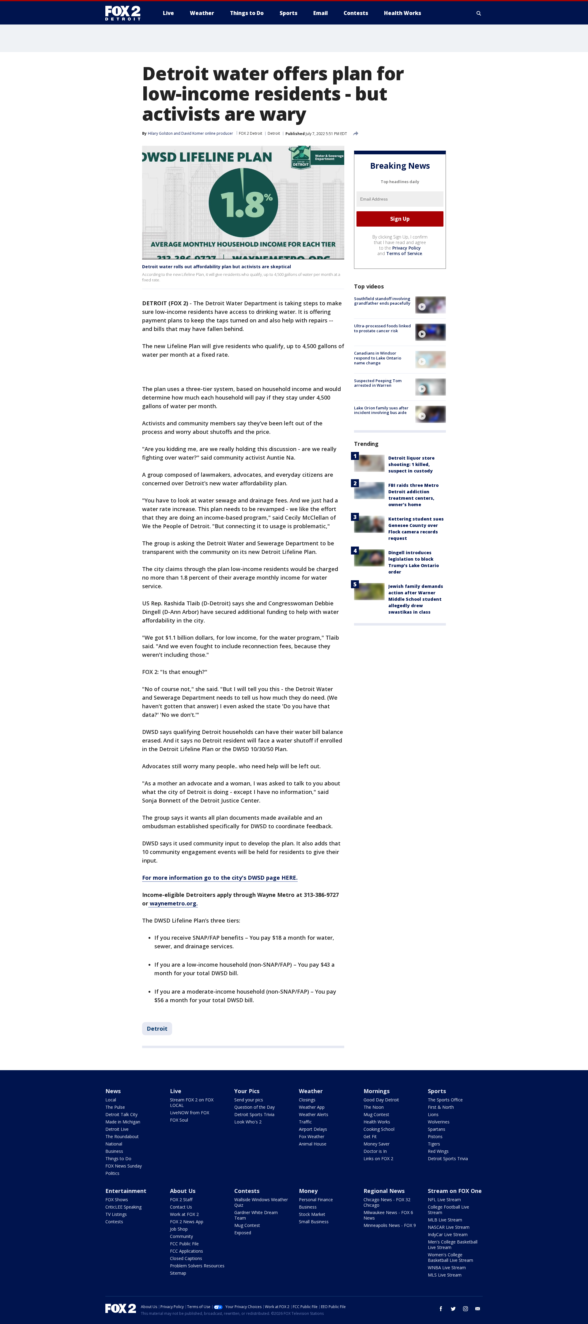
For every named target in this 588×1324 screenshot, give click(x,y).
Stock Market (312, 1214)
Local (110, 1100)
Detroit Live (117, 1129)
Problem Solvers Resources (197, 1266)
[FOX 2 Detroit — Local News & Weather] (125, 13)
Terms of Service (404, 253)
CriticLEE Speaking (123, 1207)
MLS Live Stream (445, 1275)
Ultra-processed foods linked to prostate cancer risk (382, 328)
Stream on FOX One (455, 1190)
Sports (437, 1091)
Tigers (434, 1144)
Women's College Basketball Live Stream (450, 1257)
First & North (441, 1107)
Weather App (312, 1107)
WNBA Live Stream (447, 1267)
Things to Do (118, 1158)
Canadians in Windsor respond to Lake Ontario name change (377, 357)
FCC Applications (186, 1251)
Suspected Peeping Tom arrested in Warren (377, 383)
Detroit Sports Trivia (254, 1114)
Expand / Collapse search (479, 13)
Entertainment (125, 1190)
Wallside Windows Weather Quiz (261, 1202)
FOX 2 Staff (181, 1199)
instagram (465, 1309)
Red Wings (438, 1151)
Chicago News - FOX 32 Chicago (387, 1202)
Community (181, 1236)
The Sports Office (445, 1100)
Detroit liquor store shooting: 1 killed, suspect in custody (411, 464)
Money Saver (377, 1144)
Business (114, 1151)
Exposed (242, 1233)
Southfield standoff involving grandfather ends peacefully (382, 301)
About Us (182, 1190)
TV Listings (116, 1214)
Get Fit (370, 1136)
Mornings (377, 1091)
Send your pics (248, 1100)
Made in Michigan (122, 1122)
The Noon (374, 1107)
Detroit (274, 133)
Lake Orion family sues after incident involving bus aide (381, 410)
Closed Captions (186, 1258)
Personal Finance (316, 1199)
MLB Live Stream (445, 1220)
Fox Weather (311, 1136)
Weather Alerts (313, 1114)
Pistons (435, 1136)
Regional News (384, 1190)
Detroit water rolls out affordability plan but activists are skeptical (216, 266)
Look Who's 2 (248, 1122)
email (478, 1309)
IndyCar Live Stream (448, 1234)
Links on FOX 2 (378, 1158)
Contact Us (181, 1207)
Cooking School (379, 1129)
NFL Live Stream (444, 1199)
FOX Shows (116, 1199)
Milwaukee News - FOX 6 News (388, 1215)
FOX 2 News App (186, 1221)
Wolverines (439, 1122)
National (113, 1144)
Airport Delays (313, 1129)
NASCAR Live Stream (448, 1227)
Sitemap (178, 1273)
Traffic (305, 1122)
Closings (307, 1100)
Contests (114, 1221)
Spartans (436, 1129)
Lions (433, 1114)
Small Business (314, 1221)
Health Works (377, 1122)
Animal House (312, 1144)
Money (308, 1190)
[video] (430, 305)
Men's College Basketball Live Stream (452, 1244)
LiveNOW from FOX (189, 1112)
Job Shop (179, 1229)
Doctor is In (375, 1151)
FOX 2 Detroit (250, 133)
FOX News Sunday (123, 1166)
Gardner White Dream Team (256, 1215)
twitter (453, 1309)
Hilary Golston (160, 133)
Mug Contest (376, 1114)
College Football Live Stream (448, 1209)
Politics (112, 1173)
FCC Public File (184, 1244)
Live (175, 1091)
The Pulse (115, 1107)
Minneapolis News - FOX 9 (390, 1225)
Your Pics (246, 1091)
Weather (311, 1091)
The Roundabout (122, 1136)
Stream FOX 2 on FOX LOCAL (191, 1102)
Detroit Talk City (121, 1114)
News (113, 1091)
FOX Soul (179, 1120)
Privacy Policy (406, 248)
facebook (441, 1309)
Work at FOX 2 (184, 1214)
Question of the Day (254, 1107)
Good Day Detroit (381, 1100)
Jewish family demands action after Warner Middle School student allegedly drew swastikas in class (415, 599)
